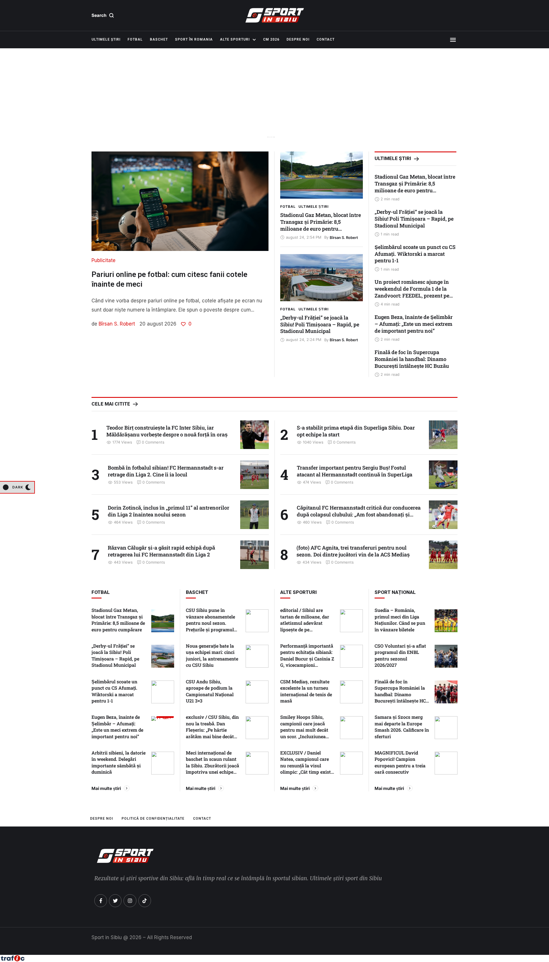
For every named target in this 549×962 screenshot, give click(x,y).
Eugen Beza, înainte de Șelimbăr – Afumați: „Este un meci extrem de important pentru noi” (414, 324)
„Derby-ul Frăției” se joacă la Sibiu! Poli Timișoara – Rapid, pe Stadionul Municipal (319, 324)
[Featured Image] (321, 175)
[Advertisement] (274, 106)
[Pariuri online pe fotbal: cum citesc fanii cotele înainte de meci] (180, 201)
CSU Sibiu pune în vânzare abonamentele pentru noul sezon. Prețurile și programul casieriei (210, 623)
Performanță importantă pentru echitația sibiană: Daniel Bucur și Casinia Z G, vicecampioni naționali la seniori (307, 658)
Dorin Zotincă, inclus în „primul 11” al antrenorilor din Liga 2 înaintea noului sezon (168, 511)
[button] (103, 15)
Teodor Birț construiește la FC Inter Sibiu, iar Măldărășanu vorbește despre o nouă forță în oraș (167, 431)
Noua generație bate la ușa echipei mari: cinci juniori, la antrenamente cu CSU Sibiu (212, 655)
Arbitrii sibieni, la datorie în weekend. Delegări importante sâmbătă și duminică (119, 762)
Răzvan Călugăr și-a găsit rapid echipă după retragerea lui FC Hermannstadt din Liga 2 (161, 551)
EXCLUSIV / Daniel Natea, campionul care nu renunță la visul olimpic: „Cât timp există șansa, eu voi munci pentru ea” (306, 769)
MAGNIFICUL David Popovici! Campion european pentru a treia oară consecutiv (400, 762)
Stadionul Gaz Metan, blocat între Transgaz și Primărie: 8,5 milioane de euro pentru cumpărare (320, 225)
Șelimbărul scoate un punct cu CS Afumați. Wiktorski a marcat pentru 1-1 (415, 254)
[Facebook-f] (100, 900)
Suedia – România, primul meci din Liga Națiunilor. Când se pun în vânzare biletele (400, 619)
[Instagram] (130, 900)
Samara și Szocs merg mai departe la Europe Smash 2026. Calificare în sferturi (402, 726)
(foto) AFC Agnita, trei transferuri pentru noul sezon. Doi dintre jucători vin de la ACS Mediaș (353, 551)
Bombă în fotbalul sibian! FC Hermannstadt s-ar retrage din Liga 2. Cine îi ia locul (166, 471)
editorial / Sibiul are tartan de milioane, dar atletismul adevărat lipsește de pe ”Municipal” (304, 623)
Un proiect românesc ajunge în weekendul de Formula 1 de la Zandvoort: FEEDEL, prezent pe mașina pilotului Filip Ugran (412, 292)
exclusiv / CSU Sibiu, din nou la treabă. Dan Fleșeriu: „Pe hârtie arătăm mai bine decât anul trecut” (212, 730)
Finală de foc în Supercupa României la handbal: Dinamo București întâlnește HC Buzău (412, 359)
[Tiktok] (144, 900)
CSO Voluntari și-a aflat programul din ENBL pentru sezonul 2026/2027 (400, 655)
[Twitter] (115, 900)
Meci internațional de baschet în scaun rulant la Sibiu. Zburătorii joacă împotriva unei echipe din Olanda (212, 765)
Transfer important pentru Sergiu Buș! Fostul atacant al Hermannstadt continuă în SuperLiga (354, 471)
